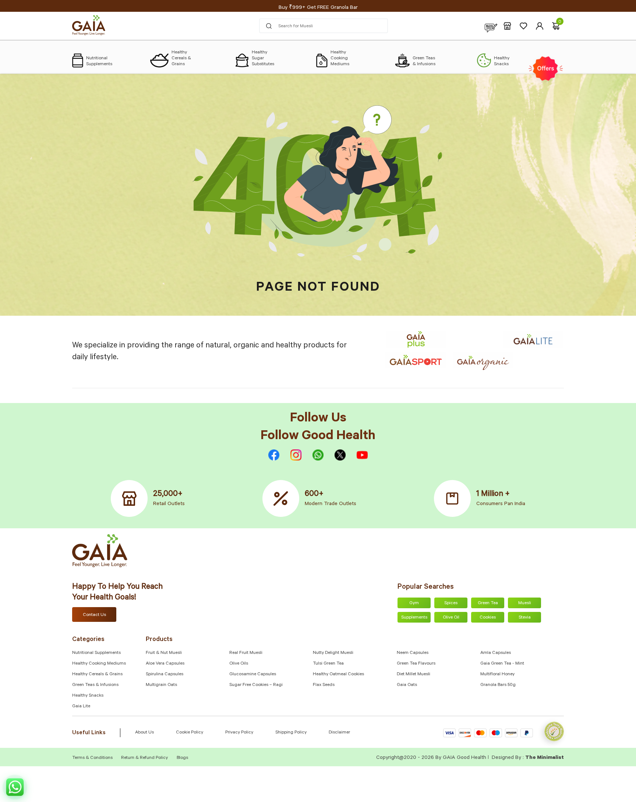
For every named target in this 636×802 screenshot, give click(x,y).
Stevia (525, 617)
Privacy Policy (239, 732)
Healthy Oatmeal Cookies (338, 674)
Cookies (488, 617)
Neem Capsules (412, 653)
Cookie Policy (189, 732)
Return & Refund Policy (144, 758)
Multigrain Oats (161, 685)
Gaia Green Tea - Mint (502, 663)
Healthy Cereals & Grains (97, 674)
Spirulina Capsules (164, 674)
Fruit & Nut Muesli (164, 653)
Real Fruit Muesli (245, 653)
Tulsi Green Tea (328, 663)
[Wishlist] (523, 26)
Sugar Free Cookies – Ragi (256, 685)
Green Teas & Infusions (95, 685)
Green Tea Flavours (416, 663)
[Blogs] (491, 26)
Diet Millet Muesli (413, 674)
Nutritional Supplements (96, 653)
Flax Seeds (324, 685)
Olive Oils (238, 663)
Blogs (182, 758)
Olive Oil (451, 617)
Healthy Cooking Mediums (99, 663)
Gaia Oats (407, 685)
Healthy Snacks (87, 695)
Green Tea (488, 603)
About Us (144, 732)
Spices (450, 603)
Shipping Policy (291, 732)
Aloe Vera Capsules (165, 663)
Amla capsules (495, 653)
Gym (414, 603)
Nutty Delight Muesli (333, 653)
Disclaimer (339, 732)
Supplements (414, 617)
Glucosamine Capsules (252, 674)
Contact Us (94, 615)
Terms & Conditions (93, 758)
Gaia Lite (81, 706)
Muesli (524, 603)
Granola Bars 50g (498, 685)
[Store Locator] (507, 26)
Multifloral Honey (497, 674)
